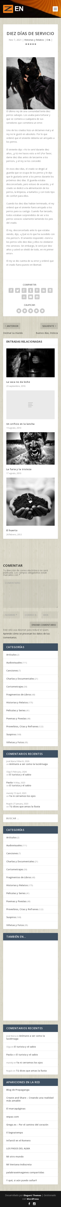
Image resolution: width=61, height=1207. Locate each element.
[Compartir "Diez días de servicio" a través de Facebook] (11, 290)
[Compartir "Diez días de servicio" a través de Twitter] (17, 290)
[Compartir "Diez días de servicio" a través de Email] (30, 297)
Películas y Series (15, 710)
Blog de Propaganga (17, 1089)
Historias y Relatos (34, 39)
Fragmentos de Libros (18, 694)
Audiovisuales (14, 662)
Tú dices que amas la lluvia (24, 806)
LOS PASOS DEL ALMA (18, 1148)
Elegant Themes (32, 1195)
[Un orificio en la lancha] (30, 404)
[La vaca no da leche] (30, 362)
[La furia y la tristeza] (30, 448)
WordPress (33, 1198)
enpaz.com (12, 1116)
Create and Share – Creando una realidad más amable (30, 1099)
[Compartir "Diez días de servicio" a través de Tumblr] (30, 290)
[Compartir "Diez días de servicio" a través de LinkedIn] (43, 290)
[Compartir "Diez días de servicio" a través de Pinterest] (37, 290)
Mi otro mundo (15, 1156)
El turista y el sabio (20, 774)
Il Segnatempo (14, 1132)
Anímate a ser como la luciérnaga (28, 764)
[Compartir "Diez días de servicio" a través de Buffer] (50, 290)
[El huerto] (30, 502)
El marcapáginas (15, 1108)
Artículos (11, 654)
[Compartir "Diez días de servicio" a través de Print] (37, 297)
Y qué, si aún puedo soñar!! (21, 1180)
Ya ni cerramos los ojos (22, 795)
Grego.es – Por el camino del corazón (27, 1124)
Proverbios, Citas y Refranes (22, 726)
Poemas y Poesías (16, 718)
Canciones (12, 670)
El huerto (12, 530)
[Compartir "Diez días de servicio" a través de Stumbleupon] (24, 297)
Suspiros (11, 734)
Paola (9, 782)
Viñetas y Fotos (15, 742)
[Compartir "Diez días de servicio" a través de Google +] (24, 290)
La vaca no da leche (18, 381)
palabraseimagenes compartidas (25, 1172)
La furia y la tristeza (19, 469)
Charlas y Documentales (20, 678)
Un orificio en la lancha (20, 423)
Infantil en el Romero (18, 1140)
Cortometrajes (14, 686)
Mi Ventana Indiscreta (19, 1164)
